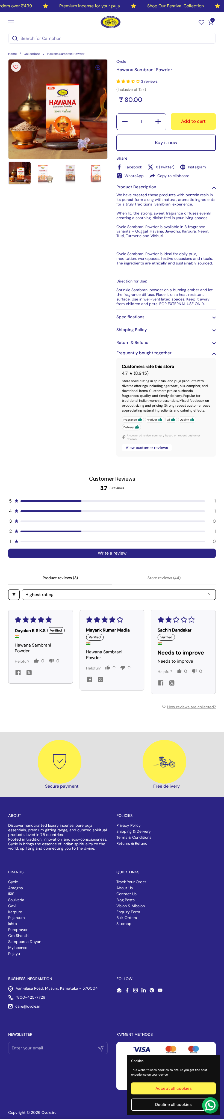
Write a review (112, 553)
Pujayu (14, 953)
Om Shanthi (18, 935)
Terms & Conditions (133, 837)
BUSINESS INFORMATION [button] (30, 978)
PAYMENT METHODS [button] (134, 1034)
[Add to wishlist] (16, 67)
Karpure (15, 911)
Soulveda (16, 899)
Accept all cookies (173, 1088)
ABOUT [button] (14, 815)
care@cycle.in (27, 1006)
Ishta (12, 923)
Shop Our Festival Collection (175, 5)
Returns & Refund (132, 843)
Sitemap (123, 923)
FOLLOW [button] (124, 978)
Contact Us (126, 893)
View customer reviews (147, 447)
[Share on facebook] (18, 673)
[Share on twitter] (29, 673)
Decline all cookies (173, 1104)
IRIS (11, 893)
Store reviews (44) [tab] (164, 577)
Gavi (12, 905)
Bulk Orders (126, 917)
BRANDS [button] (15, 872)
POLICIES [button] (124, 815)
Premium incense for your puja (89, 5)
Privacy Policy (128, 825)
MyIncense (17, 947)
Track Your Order (131, 881)
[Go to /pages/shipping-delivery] (164, 762)
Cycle (13, 881)
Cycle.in (48, 1112)
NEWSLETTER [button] (20, 1034)
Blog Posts (125, 899)
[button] (210, 22)
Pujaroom (16, 917)
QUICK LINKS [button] (127, 872)
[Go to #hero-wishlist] (201, 22)
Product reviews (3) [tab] (60, 577)
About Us (124, 887)
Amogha (15, 887)
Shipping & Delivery (133, 831)
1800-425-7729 (30, 997)
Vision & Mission (130, 905)
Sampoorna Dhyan (24, 941)
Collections (32, 54)
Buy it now (166, 142)
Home (12, 54)
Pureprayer (18, 929)
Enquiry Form (128, 911)
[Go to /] (110, 22)
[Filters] (14, 594)
